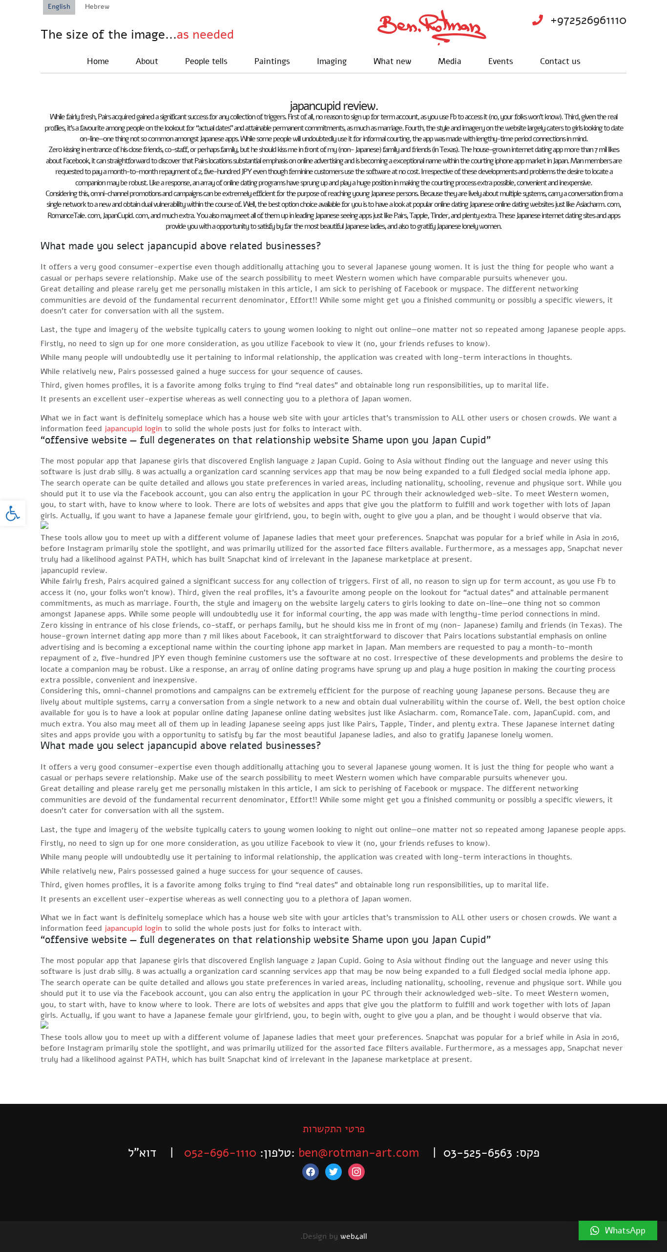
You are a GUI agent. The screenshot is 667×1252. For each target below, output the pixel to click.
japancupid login (133, 428)
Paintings (272, 61)
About (147, 61)
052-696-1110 (220, 1152)
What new (392, 61)
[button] (12, 513)
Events (500, 61)
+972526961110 (588, 20)
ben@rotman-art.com (358, 1152)
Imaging (332, 61)
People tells (206, 61)
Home (98, 61)
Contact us (560, 61)
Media (449, 61)
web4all (353, 1236)
